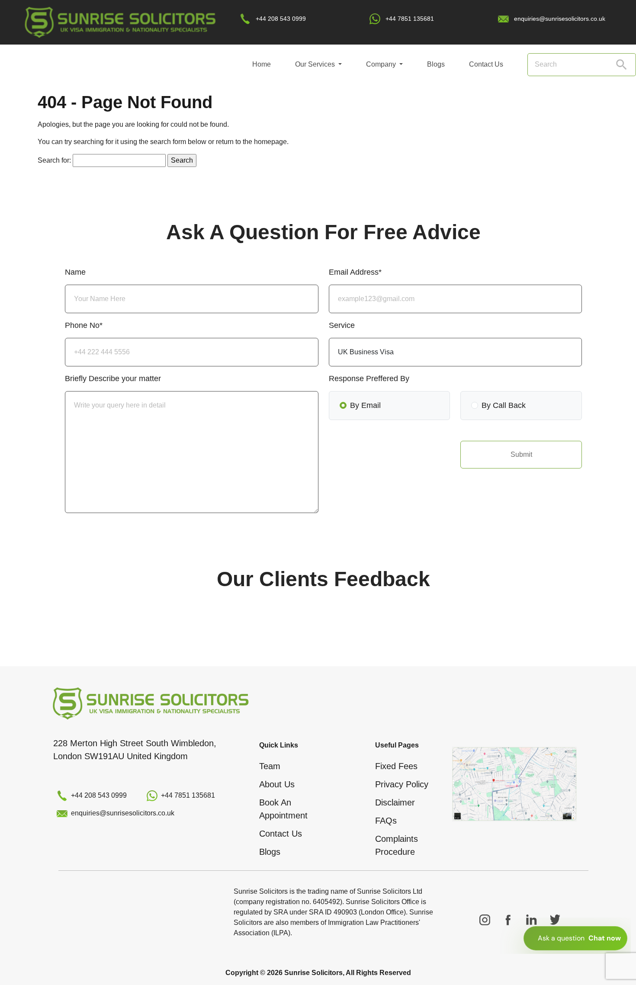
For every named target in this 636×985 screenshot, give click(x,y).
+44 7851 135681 (409, 18)
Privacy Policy (401, 784)
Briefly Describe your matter (113, 378)
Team (269, 766)
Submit (521, 454)
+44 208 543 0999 (281, 18)
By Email (365, 405)
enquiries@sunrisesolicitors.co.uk (559, 18)
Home (261, 64)
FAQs (386, 820)
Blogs (436, 64)
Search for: (54, 160)
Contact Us (486, 64)
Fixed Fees (396, 766)
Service (342, 325)
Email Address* (355, 272)
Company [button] (382, 64)
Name (75, 272)
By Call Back (504, 405)
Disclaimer (395, 802)
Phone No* (84, 325)
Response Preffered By (369, 378)
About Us (277, 784)
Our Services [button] (316, 64)
